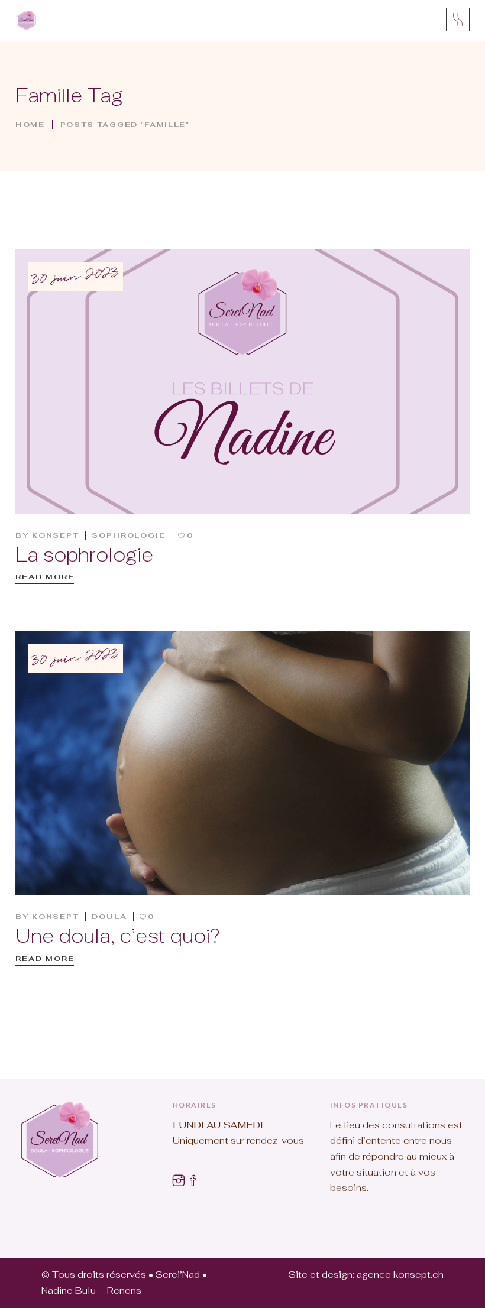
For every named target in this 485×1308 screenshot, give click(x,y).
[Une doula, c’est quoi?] (242, 763)
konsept (55, 535)
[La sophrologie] (242, 381)
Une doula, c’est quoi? (117, 936)
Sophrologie (129, 535)
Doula (109, 916)
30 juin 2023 (75, 277)
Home (30, 124)
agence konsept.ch (400, 1274)
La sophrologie (84, 554)
